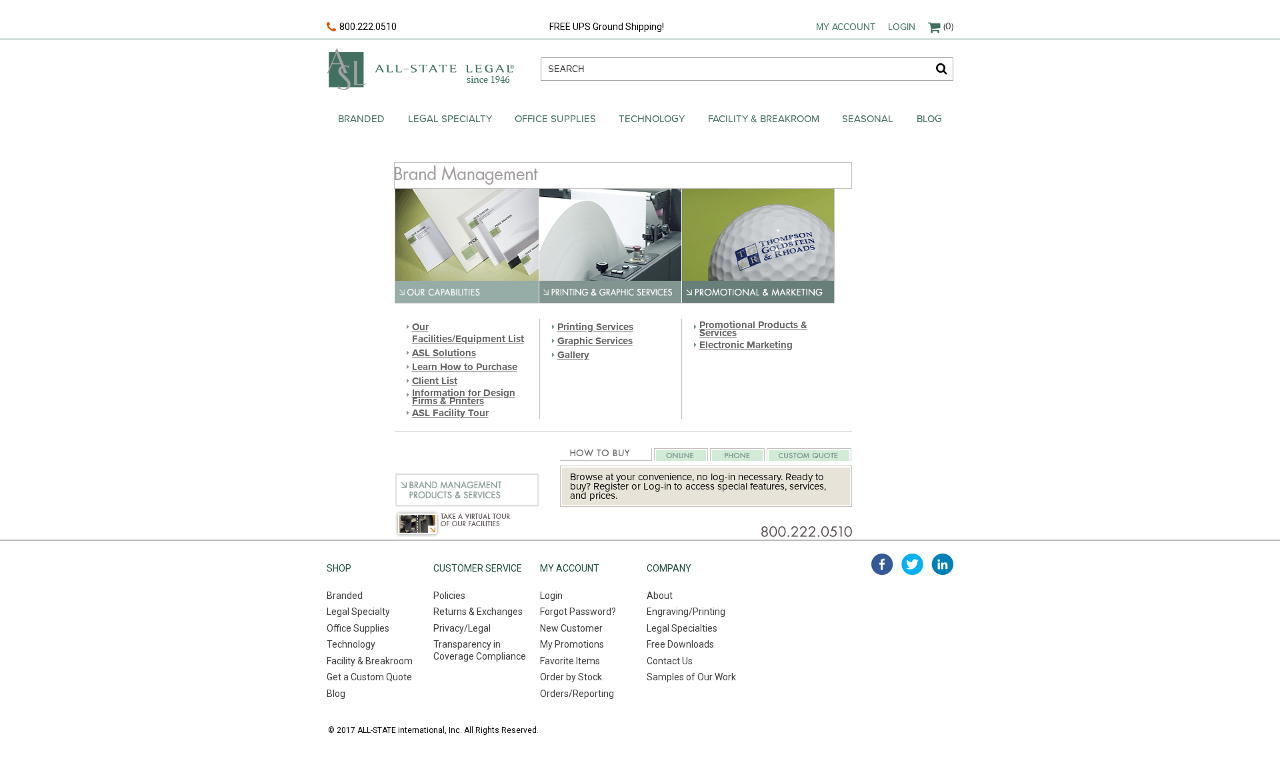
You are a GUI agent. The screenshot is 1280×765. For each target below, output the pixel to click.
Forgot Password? (578, 611)
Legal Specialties (682, 628)
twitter (912, 564)
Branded (361, 119)
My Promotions (572, 644)
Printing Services (595, 327)
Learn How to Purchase (464, 367)
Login (901, 27)
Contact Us (670, 661)
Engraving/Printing (686, 611)
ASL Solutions (444, 353)
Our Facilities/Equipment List (468, 333)
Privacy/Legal (462, 628)
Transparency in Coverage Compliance (479, 650)
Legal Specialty (450, 119)
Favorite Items (570, 661)
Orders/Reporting (577, 693)
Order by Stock (571, 677)
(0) (948, 26)
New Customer (571, 628)
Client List (434, 381)
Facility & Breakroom (763, 119)
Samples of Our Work (691, 677)
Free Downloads (680, 644)
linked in (942, 564)
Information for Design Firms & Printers (463, 397)
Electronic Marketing (746, 345)
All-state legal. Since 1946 (420, 69)
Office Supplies (555, 119)
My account (845, 27)
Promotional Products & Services (753, 329)
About (660, 595)
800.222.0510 (368, 26)
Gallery (573, 355)
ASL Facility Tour (450, 413)
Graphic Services (595, 341)
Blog (929, 119)
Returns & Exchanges (478, 611)
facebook (882, 564)
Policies (449, 595)
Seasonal (867, 119)
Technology (652, 119)
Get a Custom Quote (369, 677)
